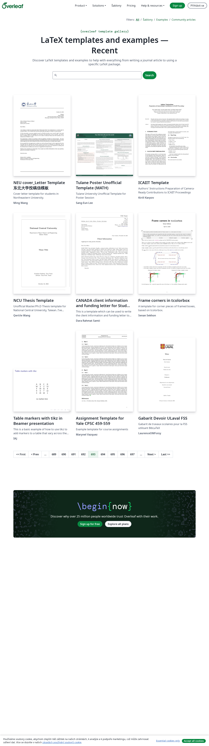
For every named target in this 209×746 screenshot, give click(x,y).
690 (64, 454)
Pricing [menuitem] (131, 5)
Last (165, 454)
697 (132, 454)
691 (73, 454)
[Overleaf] (12, 5)
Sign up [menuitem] (177, 5)
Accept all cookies (194, 740)
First (21, 454)
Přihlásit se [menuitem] (197, 5)
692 (83, 454)
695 (113, 454)
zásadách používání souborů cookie (61, 742)
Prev (35, 454)
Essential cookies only (168, 740)
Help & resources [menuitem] (151, 5)
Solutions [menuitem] (98, 5)
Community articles (184, 19)
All (137, 19)
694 (103, 454)
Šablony (148, 19)
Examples (162, 19)
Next (151, 454)
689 (54, 454)
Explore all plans (118, 524)
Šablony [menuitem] (116, 5)
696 (122, 454)
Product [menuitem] (80, 5)
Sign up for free (90, 524)
